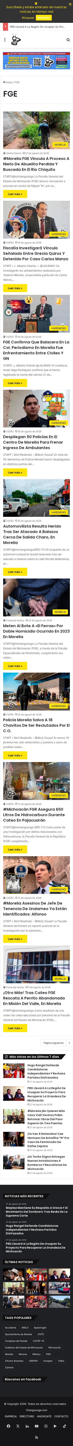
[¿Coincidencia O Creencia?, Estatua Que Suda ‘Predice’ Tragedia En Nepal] (36, 1302)
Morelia (9, 1354)
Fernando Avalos (15, 620)
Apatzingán (40, 1327)
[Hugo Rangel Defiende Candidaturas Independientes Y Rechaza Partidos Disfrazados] (14, 1070)
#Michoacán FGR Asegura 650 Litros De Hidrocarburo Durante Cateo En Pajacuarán (34, 815)
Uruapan (48, 1360)
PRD (48, 1354)
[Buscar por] (68, 41)
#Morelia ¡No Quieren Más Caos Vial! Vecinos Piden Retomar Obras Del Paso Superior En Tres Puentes (46, 1117)
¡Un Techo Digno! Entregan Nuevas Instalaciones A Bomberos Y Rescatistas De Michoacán (47, 1163)
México (36, 1354)
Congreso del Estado (16, 1340)
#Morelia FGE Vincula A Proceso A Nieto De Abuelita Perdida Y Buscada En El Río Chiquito (36, 164)
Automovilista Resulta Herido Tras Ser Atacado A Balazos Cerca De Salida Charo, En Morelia (32, 534)
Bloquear (28, 18)
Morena (23, 1354)
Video (61, 1360)
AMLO (25, 1327)
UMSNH (33, 1360)
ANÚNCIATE (44, 1416)
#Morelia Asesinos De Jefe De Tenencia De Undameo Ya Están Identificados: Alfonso (35, 908)
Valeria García (13, 153)
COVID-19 (38, 1340)
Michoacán (54, 1347)
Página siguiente (54, 1042)
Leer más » (15, 194)
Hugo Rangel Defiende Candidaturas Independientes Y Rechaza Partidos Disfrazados (46, 1071)
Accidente (10, 1327)
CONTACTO (61, 1416)
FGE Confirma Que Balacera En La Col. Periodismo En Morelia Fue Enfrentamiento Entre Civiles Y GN (36, 350)
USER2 (10, 242)
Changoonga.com (36, 1410)
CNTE (41, 1334)
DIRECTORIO (26, 1416)
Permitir (44, 18)
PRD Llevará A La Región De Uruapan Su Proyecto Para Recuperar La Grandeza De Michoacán (46, 1094)
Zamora (9, 1367)
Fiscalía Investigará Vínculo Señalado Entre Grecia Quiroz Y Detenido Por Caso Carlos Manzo (35, 253)
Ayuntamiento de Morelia (18, 1334)
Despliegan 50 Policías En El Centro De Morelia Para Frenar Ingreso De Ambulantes (33, 442)
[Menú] (5, 41)
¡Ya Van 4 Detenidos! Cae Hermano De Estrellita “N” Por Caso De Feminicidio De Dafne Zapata (48, 1140)
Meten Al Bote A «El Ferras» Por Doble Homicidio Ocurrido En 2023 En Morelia (36, 631)
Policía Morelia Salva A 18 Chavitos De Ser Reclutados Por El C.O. (36, 725)
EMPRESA (11, 1416)
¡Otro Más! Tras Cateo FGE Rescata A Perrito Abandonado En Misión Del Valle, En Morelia (34, 998)
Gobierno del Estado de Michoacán (24, 1347)
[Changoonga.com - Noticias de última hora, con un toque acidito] (15, 39)
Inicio (8, 82)
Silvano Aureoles (14, 1360)
